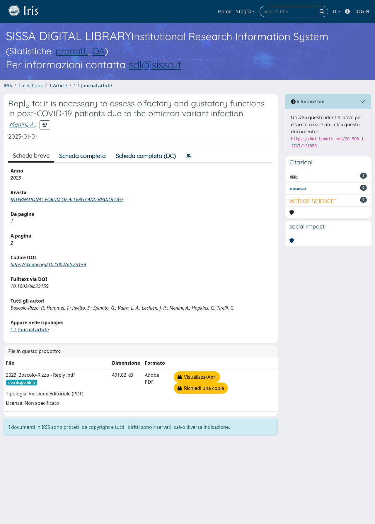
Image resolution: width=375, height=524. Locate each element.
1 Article (58, 85)
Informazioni (310, 101)
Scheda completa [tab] (82, 155)
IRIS (8, 85)
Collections (30, 85)
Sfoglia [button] (243, 11)
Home (224, 11)
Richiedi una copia (203, 388)
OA (98, 51)
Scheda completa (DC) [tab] (146, 155)
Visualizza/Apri (199, 377)
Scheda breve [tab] (31, 155)
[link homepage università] (28, 11)
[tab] (189, 156)
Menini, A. (22, 124)
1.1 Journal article (93, 85)
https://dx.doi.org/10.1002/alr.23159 (48, 264)
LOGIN (361, 11)
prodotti (71, 51)
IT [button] (335, 11)
